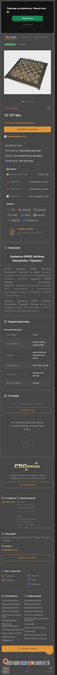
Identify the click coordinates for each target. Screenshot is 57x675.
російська (27, 24)
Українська (27, 18)
